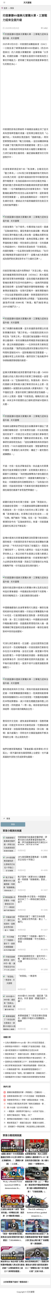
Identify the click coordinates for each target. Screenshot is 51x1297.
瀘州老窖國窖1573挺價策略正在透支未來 (22, 1050)
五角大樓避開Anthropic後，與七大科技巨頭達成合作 (26, 1043)
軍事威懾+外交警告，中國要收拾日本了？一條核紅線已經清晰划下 (32, 899)
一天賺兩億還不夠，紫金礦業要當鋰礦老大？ (23, 1069)
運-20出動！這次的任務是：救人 (20, 1107)
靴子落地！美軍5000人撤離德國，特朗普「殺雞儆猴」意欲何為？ (32, 879)
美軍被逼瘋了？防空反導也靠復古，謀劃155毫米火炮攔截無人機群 (32, 1018)
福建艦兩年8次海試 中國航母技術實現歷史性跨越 (25, 1077)
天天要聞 (27, 2)
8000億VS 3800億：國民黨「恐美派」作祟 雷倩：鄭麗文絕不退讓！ (33, 998)
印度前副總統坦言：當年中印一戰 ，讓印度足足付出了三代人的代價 (33, 959)
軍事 (12, 8)
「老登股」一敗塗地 (27, 976)
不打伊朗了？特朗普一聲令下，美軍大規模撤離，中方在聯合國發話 (32, 939)
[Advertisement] (25, 93)
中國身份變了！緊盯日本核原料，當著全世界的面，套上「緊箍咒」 (32, 919)
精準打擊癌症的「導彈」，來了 (19, 1115)
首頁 (5, 8)
